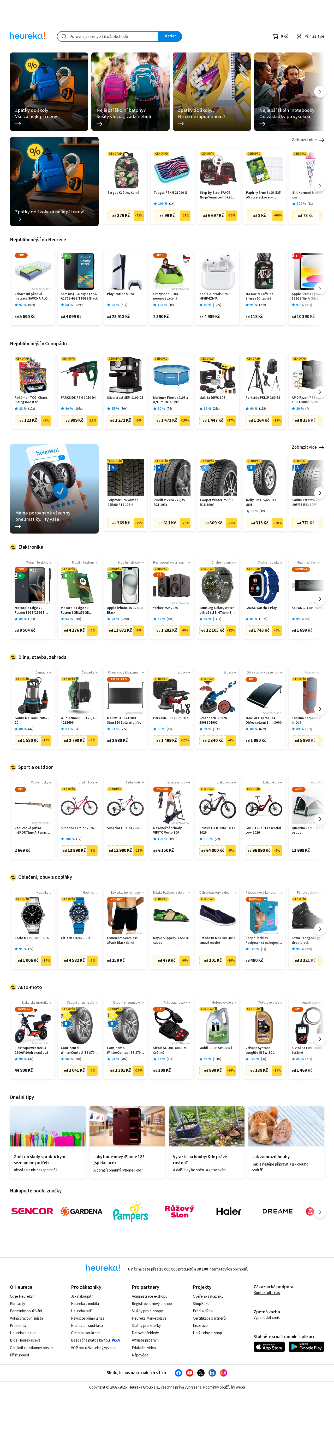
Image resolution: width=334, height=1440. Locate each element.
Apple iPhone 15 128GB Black (125, 610)
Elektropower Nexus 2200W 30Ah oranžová (31, 1050)
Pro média (18, 1325)
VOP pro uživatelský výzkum (93, 1348)
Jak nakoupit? (82, 1296)
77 (308, 1059)
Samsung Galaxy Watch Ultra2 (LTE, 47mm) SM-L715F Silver (217, 610)
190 (217, 1059)
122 (217, 305)
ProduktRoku (203, 1311)
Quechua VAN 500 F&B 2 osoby (310, 830)
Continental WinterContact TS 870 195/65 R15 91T (124, 1050)
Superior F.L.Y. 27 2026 (77, 828)
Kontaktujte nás (267, 1293)
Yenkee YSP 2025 (165, 608)
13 (216, 729)
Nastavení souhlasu (87, 1325)
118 (263, 409)
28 (262, 305)
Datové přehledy (145, 1333)
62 (170, 1059)
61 (124, 305)
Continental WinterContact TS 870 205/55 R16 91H (77, 1050)
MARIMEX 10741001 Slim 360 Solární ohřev (124, 720)
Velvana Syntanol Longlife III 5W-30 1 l (261, 1050)
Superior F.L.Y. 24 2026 (123, 828)
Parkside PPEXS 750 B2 (170, 718)
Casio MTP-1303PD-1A (32, 938)
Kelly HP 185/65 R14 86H (261, 502)
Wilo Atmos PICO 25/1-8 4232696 (79, 720)
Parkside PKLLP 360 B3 (263, 398)
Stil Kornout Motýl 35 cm (308, 195)
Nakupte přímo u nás (87, 1318)
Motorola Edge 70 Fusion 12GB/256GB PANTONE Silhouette (31, 610)
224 (125, 619)
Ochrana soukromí (85, 1333)
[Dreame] (278, 1211)
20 (77, 619)
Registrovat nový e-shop (152, 1304)
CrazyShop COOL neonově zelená (166, 296)
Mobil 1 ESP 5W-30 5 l (215, 1048)
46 (170, 619)
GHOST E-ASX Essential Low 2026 (263, 830)
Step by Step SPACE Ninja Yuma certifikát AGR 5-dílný (216, 195)
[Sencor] (32, 1211)
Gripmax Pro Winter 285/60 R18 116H (123, 502)
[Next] (320, 92)
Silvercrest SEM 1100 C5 (125, 398)
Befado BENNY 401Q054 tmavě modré (217, 940)
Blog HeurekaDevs (25, 1340)
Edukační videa (144, 1348)
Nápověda (140, 1355)
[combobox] (108, 36)
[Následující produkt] (320, 185)
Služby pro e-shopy (147, 1311)
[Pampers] (130, 1211)
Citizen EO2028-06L (76, 938)
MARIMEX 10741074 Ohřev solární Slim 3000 (264, 720)
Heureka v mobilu (85, 1304)
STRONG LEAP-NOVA (307, 608)
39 (308, 949)
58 (31, 305)
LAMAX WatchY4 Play (261, 608)
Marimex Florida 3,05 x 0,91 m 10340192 (170, 400)
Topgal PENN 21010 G (170, 193)
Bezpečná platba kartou (90, 1340)
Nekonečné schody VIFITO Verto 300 (167, 830)
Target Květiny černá (123, 193)
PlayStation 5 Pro (120, 294)
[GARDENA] (81, 1211)
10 (31, 409)
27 (308, 729)
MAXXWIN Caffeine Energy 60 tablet (259, 296)
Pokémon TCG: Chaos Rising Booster (31, 400)
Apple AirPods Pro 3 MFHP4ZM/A (214, 296)
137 (263, 619)
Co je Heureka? (22, 1296)
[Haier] (228, 1211)
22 (124, 729)
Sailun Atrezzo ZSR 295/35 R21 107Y (307, 502)
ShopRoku (201, 1304)
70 (124, 1059)
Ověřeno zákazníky (208, 1296)
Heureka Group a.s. (143, 1387)
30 (124, 409)
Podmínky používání (26, 1311)
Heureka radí (81, 1311)
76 (170, 409)
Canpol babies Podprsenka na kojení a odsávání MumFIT (263, 940)
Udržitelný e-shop (207, 1333)
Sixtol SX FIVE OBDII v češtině (308, 1050)
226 (78, 305)
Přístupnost (19, 1355)
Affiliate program (145, 1340)
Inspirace (200, 1325)
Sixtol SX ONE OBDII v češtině (169, 1050)
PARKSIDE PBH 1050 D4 (78, 398)
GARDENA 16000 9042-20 (32, 720)
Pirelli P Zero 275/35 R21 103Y (169, 502)
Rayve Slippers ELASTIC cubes (171, 940)
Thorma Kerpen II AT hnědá (307, 720)
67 (308, 305)
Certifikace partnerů (209, 1318)
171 (217, 619)
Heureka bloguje (23, 1333)
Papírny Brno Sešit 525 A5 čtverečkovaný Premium (263, 195)
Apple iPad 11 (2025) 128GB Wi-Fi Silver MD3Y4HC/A (308, 296)
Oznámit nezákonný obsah (31, 1348)
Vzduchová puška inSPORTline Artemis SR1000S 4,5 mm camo (32, 830)
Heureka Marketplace (149, 1318)
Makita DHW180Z (212, 398)
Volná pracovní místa (26, 1318)
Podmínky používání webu (224, 1387)
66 (262, 729)
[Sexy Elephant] (179, 1211)
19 (31, 619)
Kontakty (17, 1304)
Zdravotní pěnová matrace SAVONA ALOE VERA (32, 296)
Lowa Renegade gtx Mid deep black (310, 940)
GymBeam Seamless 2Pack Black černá (122, 940)
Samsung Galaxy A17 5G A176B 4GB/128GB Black (79, 296)
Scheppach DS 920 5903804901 (213, 720)
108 (78, 409)
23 (216, 409)
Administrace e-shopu (150, 1296)
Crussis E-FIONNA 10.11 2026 (217, 830)
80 (77, 1059)
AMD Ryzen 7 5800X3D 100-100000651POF (308, 400)
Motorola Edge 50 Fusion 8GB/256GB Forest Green (75, 610)
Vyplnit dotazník (267, 1317)
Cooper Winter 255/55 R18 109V (216, 502)
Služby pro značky (146, 1325)
